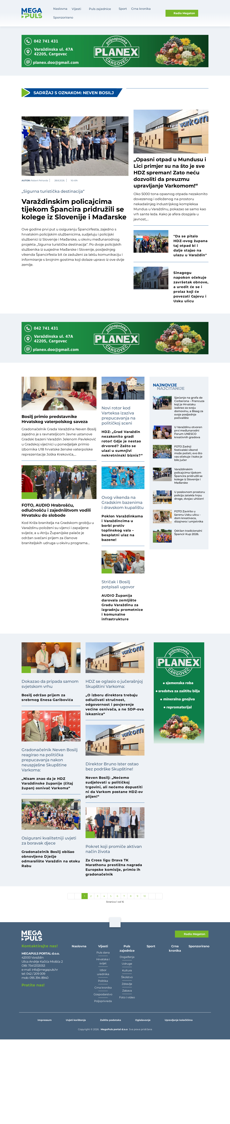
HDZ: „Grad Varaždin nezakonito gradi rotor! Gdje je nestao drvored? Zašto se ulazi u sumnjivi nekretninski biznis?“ (122, 443)
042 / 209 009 (35, 973)
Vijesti (103, 946)
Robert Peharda (39, 180)
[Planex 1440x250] (115, 51)
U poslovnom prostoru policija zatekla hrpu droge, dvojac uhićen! (189, 495)
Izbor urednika (103, 972)
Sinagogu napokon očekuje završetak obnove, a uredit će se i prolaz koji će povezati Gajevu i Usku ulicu (190, 287)
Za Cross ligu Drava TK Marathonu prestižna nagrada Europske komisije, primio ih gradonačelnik (114, 867)
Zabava (127, 990)
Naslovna (60, 9)
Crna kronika (103, 987)
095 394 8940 (38, 977)
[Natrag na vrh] (115, 922)
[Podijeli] (126, 180)
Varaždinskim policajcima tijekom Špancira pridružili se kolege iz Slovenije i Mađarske (74, 209)
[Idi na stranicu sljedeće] (152, 896)
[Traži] (204, 13)
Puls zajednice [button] (100, 9)
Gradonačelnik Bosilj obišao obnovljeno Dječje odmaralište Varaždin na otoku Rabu (51, 859)
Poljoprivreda (103, 1001)
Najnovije (165, 385)
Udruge (127, 963)
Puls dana (103, 952)
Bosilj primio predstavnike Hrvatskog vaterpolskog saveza (55, 419)
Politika (103, 980)
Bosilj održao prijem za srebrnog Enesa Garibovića (47, 697)
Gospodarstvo (103, 994)
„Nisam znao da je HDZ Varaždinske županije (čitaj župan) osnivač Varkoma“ (47, 783)
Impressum (45, 1020)
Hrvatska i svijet (103, 961)
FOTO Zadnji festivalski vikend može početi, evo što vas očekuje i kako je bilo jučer (188, 453)
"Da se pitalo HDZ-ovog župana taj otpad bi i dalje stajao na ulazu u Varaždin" (190, 245)
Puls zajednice (127, 948)
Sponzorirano (63, 17)
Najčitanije (171, 388)
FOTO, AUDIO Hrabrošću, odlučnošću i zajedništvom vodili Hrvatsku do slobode (56, 510)
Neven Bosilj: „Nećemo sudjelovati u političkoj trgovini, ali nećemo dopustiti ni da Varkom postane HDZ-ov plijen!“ (114, 787)
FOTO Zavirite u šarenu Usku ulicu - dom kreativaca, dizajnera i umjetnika (188, 516)
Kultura (127, 970)
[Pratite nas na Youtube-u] (59, 993)
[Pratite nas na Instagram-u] (41, 993)
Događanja (127, 957)
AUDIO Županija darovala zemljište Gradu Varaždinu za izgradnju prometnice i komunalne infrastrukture (122, 607)
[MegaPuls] (35, 13)
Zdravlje (127, 984)
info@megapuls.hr (45, 969)
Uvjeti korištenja (76, 1020)
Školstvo (127, 977)
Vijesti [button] (76, 9)
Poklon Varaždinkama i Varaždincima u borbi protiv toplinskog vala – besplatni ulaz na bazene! (122, 528)
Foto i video (127, 997)
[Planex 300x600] (179, 692)
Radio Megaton (194, 934)
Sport (123, 9)
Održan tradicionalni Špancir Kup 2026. (188, 532)
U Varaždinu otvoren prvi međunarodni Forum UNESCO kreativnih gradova (188, 432)
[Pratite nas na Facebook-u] (24, 993)
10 (144, 896)
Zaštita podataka (110, 1020)
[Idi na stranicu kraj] (159, 896)
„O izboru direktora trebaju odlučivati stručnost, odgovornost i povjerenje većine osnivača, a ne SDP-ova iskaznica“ (115, 704)
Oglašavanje (143, 1020)
